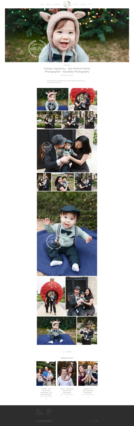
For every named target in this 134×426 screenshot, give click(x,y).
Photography (57, 4)
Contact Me (83, 4)
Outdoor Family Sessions (67, 75)
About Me (48, 4)
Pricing (75, 4)
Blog (89, 4)
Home (42, 4)
